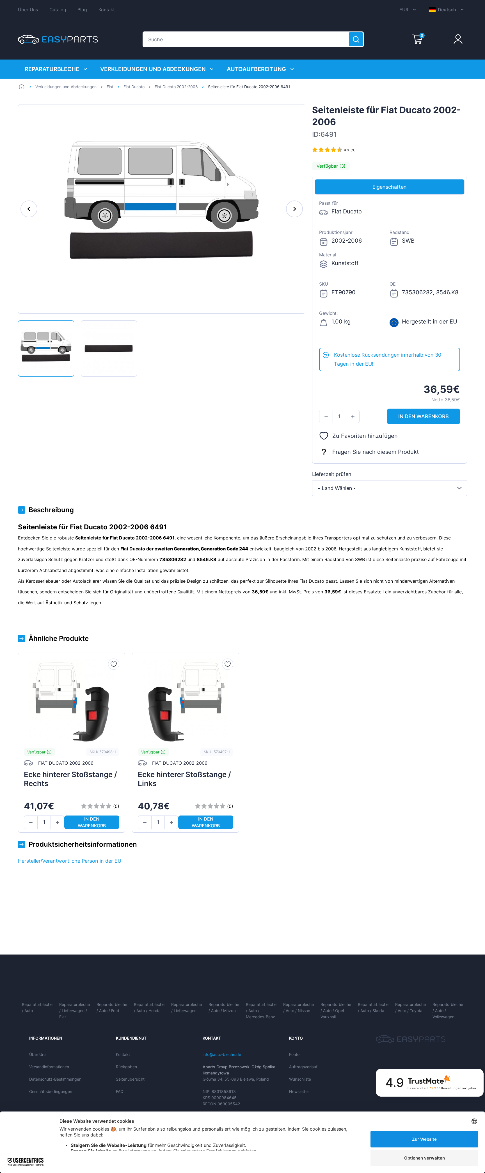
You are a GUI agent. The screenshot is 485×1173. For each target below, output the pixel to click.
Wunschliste (300, 1079)
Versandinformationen (49, 1066)
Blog (82, 9)
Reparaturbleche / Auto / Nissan (298, 1007)
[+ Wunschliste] (113, 664)
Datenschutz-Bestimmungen (55, 1079)
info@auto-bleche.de (222, 1054)
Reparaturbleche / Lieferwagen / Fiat (74, 1010)
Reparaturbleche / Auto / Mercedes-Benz (261, 1010)
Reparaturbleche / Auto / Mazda (224, 1007)
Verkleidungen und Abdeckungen (153, 69)
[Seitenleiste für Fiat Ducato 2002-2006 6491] (46, 348)
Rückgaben (126, 1066)
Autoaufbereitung (256, 69)
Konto (294, 1054)
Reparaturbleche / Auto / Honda (149, 1007)
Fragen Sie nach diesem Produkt (375, 451)
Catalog (57, 9)
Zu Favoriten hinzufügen (365, 435)
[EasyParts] (58, 39)
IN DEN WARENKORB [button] (423, 416)
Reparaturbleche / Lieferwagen (186, 1007)
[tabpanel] (389, 271)
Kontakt (107, 9)
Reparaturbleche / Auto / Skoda (373, 1007)
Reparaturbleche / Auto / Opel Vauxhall (336, 1010)
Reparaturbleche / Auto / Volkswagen (448, 1010)
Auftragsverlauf (303, 1066)
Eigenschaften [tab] (389, 187)
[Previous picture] (28, 209)
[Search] (356, 39)
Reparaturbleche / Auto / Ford (112, 1007)
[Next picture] (294, 209)
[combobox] (389, 488)
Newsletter (299, 1091)
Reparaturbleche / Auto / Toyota (410, 1007)
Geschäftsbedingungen (50, 1091)
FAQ (119, 1091)
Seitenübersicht (130, 1079)
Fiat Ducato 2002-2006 (176, 86)
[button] (326, 416)
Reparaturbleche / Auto (37, 1007)
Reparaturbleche (52, 69)
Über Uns (28, 9)
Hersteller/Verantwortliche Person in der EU (69, 861)
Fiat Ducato (134, 86)
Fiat (110, 86)
